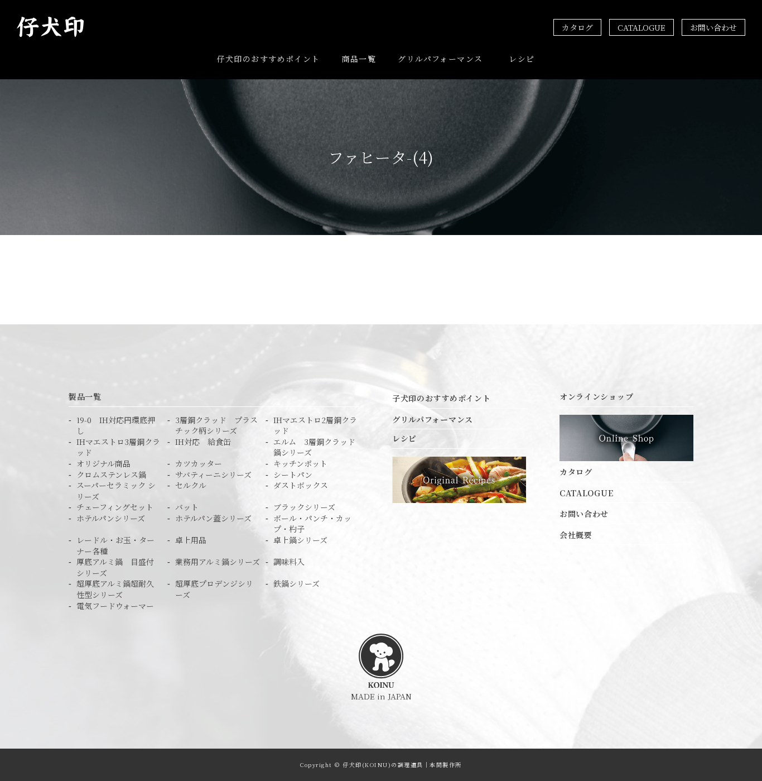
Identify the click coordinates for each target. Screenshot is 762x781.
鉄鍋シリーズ (296, 583)
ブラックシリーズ (304, 507)
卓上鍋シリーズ (300, 540)
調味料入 (289, 562)
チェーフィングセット (114, 507)
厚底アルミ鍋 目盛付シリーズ (115, 567)
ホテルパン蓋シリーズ (213, 518)
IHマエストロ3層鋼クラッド (118, 447)
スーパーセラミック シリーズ (116, 491)
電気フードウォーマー (115, 606)
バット (187, 507)
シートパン (292, 474)
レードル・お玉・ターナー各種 (115, 546)
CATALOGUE (641, 27)
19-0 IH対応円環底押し (115, 426)
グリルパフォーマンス (440, 59)
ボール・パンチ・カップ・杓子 (312, 524)
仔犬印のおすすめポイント (268, 59)
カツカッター (198, 463)
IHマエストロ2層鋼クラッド (315, 426)
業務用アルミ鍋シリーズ (217, 562)
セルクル (190, 485)
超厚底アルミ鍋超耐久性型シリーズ (115, 589)
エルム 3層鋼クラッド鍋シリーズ (314, 447)
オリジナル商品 (103, 463)
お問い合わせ (713, 27)
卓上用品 (190, 540)
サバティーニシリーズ (213, 474)
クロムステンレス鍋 (111, 474)
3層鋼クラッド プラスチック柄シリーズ (216, 426)
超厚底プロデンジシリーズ (214, 589)
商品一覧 (359, 59)
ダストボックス (300, 485)
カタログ (577, 27)
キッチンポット (300, 463)
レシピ (521, 59)
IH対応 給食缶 (203, 442)
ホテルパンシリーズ (110, 518)
